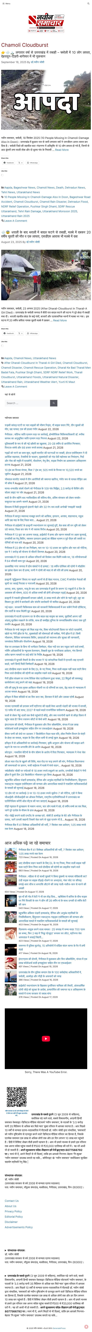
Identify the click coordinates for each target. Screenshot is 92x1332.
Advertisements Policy (19, 1227)
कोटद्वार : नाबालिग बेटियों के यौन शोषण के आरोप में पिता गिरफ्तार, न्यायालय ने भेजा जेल (45, 752)
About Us (10, 1206)
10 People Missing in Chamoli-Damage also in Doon (36, 197)
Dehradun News (75, 187)
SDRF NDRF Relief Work (58, 372)
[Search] (53, 403)
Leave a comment (15, 220)
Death (59, 187)
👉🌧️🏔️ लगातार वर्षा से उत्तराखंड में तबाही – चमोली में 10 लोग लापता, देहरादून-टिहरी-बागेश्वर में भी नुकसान (46, 54)
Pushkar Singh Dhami (43, 206)
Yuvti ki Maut (67, 381)
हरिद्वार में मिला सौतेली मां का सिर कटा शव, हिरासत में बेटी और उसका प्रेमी (39, 696)
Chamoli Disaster (11, 367)
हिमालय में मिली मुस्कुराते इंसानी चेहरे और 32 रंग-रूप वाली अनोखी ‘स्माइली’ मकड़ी (43, 507)
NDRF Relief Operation (15, 206)
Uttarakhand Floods (29, 377)
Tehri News (8, 192)
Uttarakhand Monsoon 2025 (59, 211)
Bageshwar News (24, 187)
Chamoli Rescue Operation (39, 367)
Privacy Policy (13, 1211)
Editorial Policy (14, 1216)
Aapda (8, 187)
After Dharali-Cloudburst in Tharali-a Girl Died (32, 362)
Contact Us (12, 1200)
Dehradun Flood (78, 201)
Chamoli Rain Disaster (53, 201)
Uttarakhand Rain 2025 (15, 216)
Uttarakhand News (28, 192)
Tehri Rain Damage (29, 211)
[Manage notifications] (86, 1327)
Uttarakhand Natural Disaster (60, 377)
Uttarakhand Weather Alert (40, 381)
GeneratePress (59, 1328)
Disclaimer (11, 1221)
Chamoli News (46, 187)
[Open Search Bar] (88, 3)
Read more (62, 149)
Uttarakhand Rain (12, 381)
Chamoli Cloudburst (26, 201)
